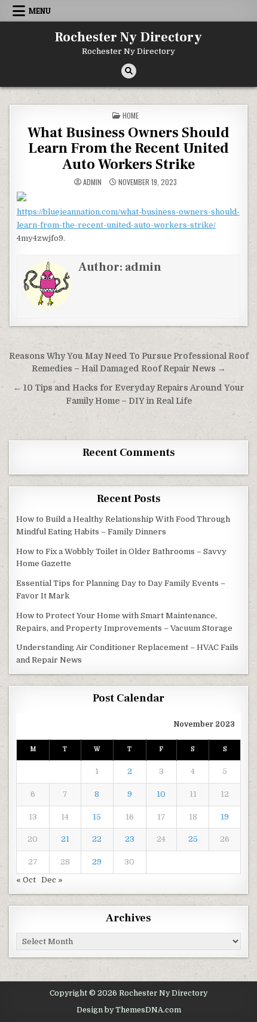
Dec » (52, 879)
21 (65, 838)
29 (97, 861)
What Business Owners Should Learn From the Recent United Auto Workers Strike (128, 148)
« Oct (26, 879)
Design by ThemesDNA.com (129, 1010)
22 (97, 838)
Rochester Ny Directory (128, 37)
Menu (40, 11)
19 (225, 816)
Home (131, 115)
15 (97, 816)
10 (161, 794)
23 (129, 838)
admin (92, 182)
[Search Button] (128, 71)
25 (193, 838)
